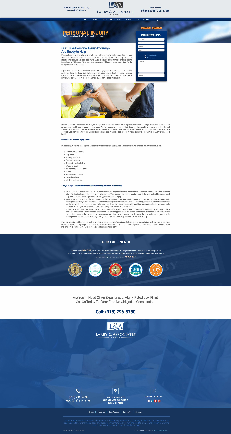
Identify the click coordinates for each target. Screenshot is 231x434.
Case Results (114, 412)
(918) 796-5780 (159, 11)
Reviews (129, 19)
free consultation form (151, 35)
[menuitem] (86, 19)
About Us (95, 19)
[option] (75, 270)
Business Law (151, 58)
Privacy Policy (68, 430)
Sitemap (138, 412)
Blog (137, 19)
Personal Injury (152, 55)
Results (119, 19)
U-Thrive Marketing (161, 430)
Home (86, 19)
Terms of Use (79, 430)
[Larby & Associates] (115, 8)
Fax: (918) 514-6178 (78, 400)
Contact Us (127, 412)
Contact (146, 19)
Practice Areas (107, 19)
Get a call (157, 28)
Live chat (146, 28)
